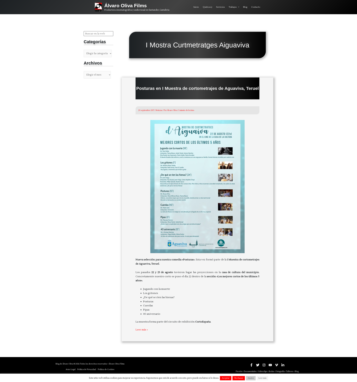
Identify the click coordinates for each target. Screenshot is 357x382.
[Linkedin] (283, 365)
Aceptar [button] (225, 378)
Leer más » (142, 330)
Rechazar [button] (238, 378)
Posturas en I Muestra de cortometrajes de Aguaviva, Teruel (197, 88)
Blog (297, 371)
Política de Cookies (106, 369)
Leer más (262, 378)
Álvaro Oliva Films (125, 5)
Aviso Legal (70, 369)
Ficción (239, 371)
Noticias (159, 110)
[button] (238, 7)
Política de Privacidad (86, 369)
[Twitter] (258, 365)
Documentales (250, 371)
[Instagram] (264, 365)
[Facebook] (251, 365)
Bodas (271, 371)
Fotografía (280, 371)
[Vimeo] (276, 365)
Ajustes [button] (251, 378)
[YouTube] (270, 365)
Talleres (289, 371)
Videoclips (262, 371)
